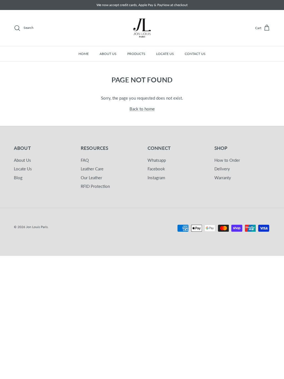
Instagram (156, 177)
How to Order (227, 160)
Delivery (222, 168)
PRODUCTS (136, 54)
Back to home (142, 108)
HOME (83, 54)
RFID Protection (95, 186)
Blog (18, 177)
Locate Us (23, 168)
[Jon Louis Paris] (142, 28)
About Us (22, 160)
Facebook (156, 168)
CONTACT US (195, 54)
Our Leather (91, 177)
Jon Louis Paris (37, 227)
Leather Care (92, 168)
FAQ (85, 160)
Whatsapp (157, 160)
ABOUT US (108, 54)
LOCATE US (165, 54)
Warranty (222, 177)
